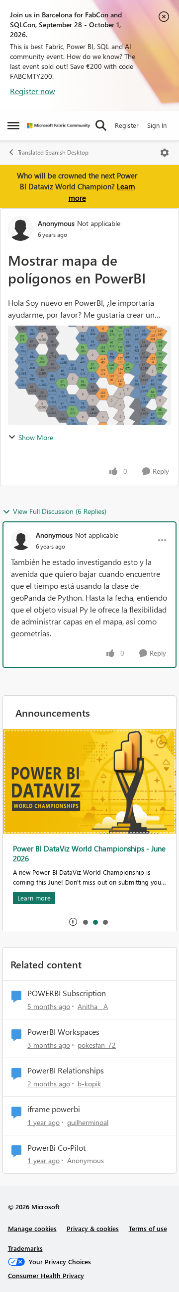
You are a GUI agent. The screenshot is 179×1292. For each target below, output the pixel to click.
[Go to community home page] (58, 125)
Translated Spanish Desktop (53, 152)
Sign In (157, 125)
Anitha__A (93, 1006)
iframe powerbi (53, 1109)
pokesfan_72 (97, 1045)
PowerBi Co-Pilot (56, 1148)
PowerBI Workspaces (63, 1032)
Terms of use (148, 1228)
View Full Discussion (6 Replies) (59, 511)
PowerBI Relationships (65, 1070)
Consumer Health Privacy (46, 1275)
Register (127, 125)
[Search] (101, 125)
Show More (35, 437)
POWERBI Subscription (66, 993)
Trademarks (25, 1248)
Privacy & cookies (93, 1228)
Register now (32, 91)
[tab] (85, 922)
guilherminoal (87, 1122)
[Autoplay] (73, 922)
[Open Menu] (165, 153)
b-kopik (89, 1083)
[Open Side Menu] (13, 125)
